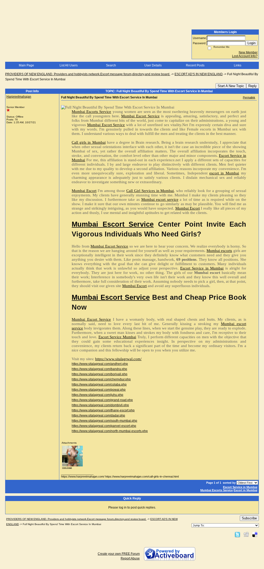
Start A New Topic (231, 86)
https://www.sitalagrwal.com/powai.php (99, 389)
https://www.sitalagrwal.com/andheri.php (100, 364)
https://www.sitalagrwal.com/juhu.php (97, 395)
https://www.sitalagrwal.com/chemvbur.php (101, 379)
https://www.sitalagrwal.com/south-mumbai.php (104, 420)
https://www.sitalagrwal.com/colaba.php (99, 384)
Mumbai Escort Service (140, 116)
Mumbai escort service (159, 199)
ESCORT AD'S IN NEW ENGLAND (199, 74)
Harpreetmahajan (18, 96)
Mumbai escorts (219, 251)
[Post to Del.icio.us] (255, 534)
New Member (248, 52)
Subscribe (249, 518)
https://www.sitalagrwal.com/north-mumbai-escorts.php (110, 431)
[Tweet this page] (237, 534)
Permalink (249, 97)
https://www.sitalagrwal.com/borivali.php (99, 374)
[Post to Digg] (246, 534)
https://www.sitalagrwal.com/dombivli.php (100, 405)
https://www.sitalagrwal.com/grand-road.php (102, 400)
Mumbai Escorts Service (91, 112)
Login (251, 43)
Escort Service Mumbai (117, 337)
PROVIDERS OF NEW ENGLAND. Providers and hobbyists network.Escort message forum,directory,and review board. (87, 74)
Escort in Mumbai (245, 490)
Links (237, 65)
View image (67, 467)
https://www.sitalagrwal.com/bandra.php (99, 369)
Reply (252, 86)
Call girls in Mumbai (88, 142)
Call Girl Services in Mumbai (150, 191)
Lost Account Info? (245, 56)
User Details (153, 65)
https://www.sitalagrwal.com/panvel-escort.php (104, 426)
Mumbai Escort (84, 191)
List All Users (69, 65)
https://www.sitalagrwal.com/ (118, 359)
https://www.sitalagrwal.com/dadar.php (98, 415)
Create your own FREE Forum (119, 554)
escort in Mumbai (224, 173)
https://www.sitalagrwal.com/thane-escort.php (103, 410)
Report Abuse (130, 558)
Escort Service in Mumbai (202, 268)
